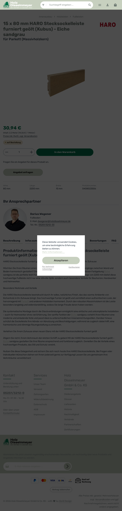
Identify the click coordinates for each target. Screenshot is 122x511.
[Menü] (99, 4)
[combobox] (66, 5)
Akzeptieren (61, 260)
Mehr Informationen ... (53, 252)
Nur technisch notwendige (48, 268)
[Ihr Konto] (107, 4)
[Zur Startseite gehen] (17, 5)
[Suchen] (89, 5)
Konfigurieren (74, 267)
